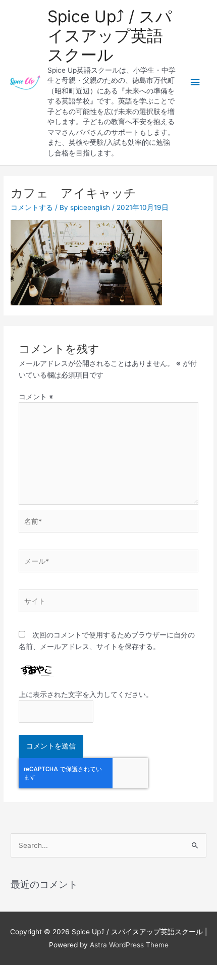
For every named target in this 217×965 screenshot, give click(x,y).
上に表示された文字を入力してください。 (86, 694)
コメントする (32, 207)
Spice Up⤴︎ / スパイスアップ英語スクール (109, 36)
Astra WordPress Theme (129, 945)
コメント (36, 397)
